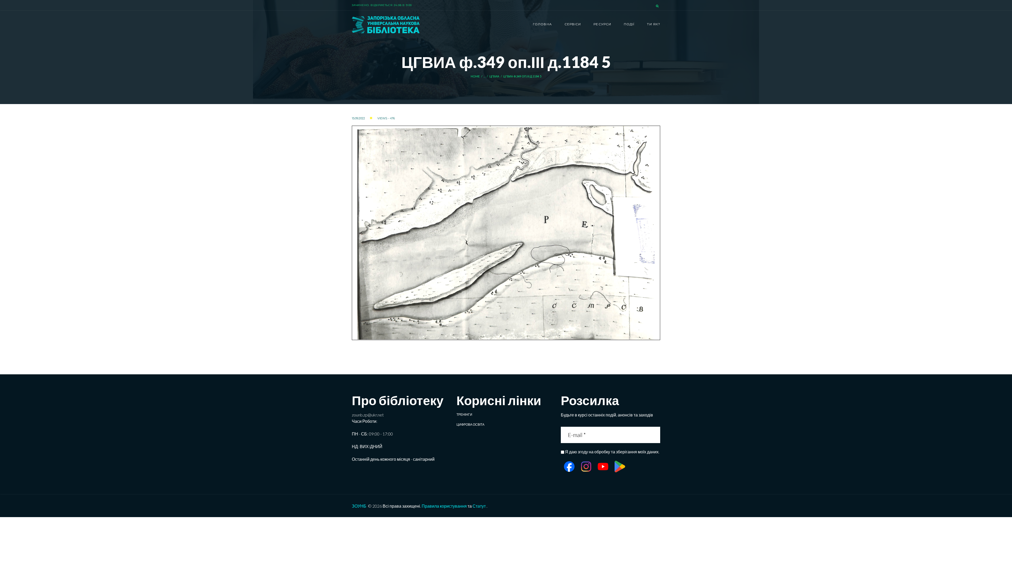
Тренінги (464, 414)
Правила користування (444, 505)
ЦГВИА (494, 76)
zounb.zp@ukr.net (368, 414)
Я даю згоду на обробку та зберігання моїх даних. (612, 451)
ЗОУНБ (359, 505)
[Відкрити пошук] (658, 6)
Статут (479, 505)
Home (475, 76)
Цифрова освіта (470, 424)
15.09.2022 (358, 118)
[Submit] (655, 435)
